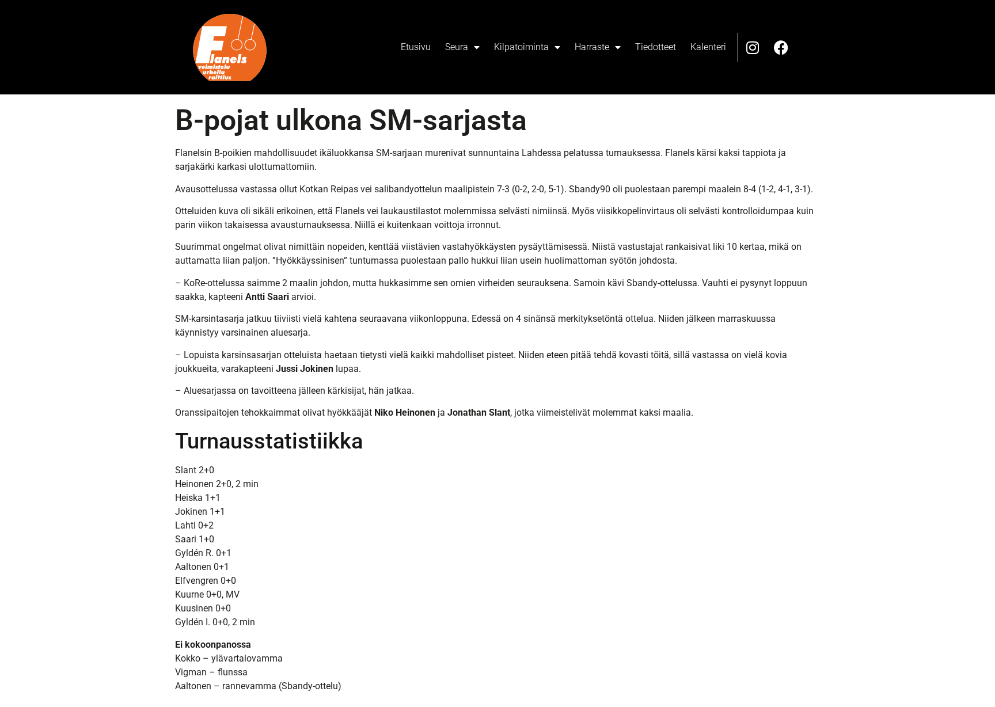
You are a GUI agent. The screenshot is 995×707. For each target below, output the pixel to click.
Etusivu (416, 46)
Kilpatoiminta (521, 46)
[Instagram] (752, 47)
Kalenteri (708, 46)
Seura (456, 46)
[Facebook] (781, 47)
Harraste (592, 46)
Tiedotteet (655, 46)
